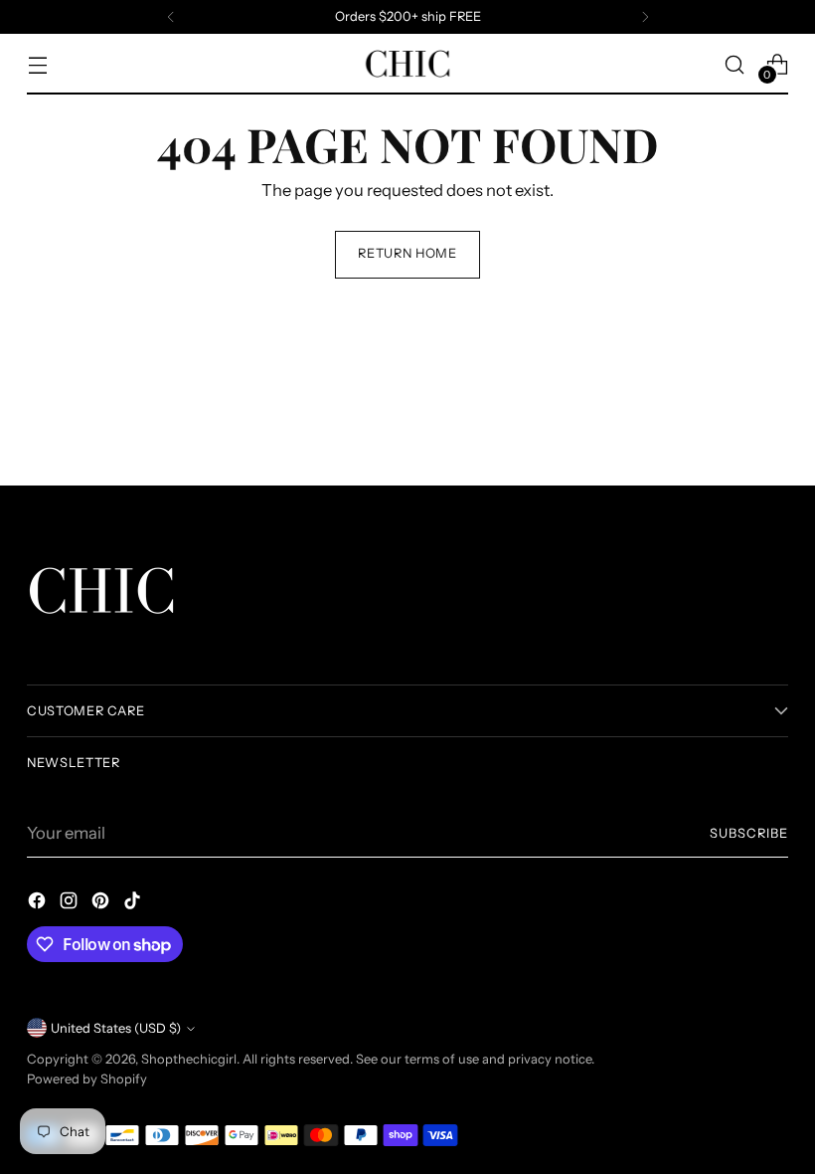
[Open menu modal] (37, 64)
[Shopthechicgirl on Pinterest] (102, 903)
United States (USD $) (116, 1028)
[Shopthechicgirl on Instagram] (70, 903)
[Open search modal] (735, 64)
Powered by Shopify (87, 1079)
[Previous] (171, 17)
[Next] (645, 17)
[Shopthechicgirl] (407, 64)
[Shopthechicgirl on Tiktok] (134, 903)
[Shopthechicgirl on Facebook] (39, 903)
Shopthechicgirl (189, 1059)
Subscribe (749, 833)
